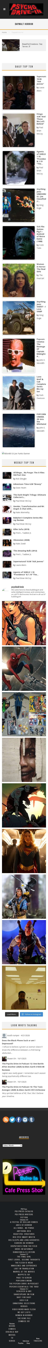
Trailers (38, 1340)
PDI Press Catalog (24, 1211)
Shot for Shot (24, 1297)
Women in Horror (24, 1315)
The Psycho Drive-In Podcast (24, 1283)
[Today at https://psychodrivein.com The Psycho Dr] (24, 760)
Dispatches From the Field (24, 1246)
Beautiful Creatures (24, 1233)
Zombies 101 (24, 1321)
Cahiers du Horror (24, 1242)
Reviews (12, 1323)
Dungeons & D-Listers (24, 1252)
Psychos (20, 1343)
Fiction (24, 1217)
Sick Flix (24, 1300)
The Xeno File (24, 1318)
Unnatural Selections (24, 1303)
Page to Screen (24, 1277)
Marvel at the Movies (24, 1271)
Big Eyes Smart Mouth (24, 1237)
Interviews (26, 1341)
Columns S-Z (24, 1289)
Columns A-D (24, 1220)
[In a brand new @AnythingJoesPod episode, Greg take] (24, 942)
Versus (24, 1306)
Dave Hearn (21, 487)
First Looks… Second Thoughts (24, 1259)
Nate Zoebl (21, 543)
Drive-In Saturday (24, 1248)
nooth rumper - (18, 1035)
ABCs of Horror (24, 1224)
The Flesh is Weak (24, 1262)
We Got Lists (24, 1312)
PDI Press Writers (24, 1214)
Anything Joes (24, 1231)
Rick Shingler (21, 478)
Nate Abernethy (22, 512)
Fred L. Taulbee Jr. (23, 533)
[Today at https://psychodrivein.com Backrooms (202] (24, 988)
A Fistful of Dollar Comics (24, 1222)
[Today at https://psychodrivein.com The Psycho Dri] (24, 669)
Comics (12, 1328)
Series (12, 1340)
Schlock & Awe (24, 1291)
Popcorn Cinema (24, 1280)
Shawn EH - (16, 1058)
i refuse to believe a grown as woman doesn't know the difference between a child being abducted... (22, 1049)
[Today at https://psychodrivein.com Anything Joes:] (24, 623)
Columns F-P (24, 1254)
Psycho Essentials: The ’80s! (24, 1286)
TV (12, 1337)
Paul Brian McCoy (40, 130)
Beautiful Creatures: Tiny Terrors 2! (32, 45)
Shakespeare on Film (24, 1294)
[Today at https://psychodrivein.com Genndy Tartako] (24, 805)
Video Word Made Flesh (24, 1309)
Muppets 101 (24, 1274)
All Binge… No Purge (24, 1227)
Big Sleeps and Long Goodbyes (24, 1239)
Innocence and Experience (24, 1265)
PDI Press (24, 1209)
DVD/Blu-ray (12, 1331)
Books (12, 1325)
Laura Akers (21, 565)
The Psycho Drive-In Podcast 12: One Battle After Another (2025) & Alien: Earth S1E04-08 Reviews (23, 1066)
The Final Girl (24, 1256)
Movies (12, 1334)
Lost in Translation (24, 1268)
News (38, 1338)
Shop (28, 1343)
